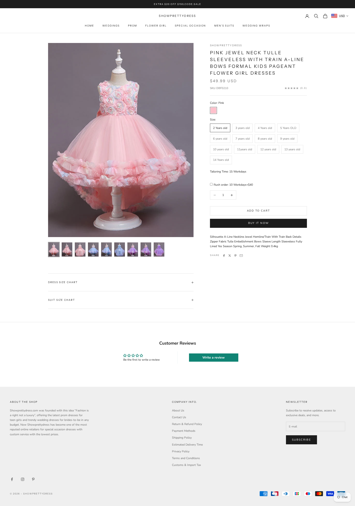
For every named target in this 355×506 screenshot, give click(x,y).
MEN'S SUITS (224, 25)
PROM (132, 25)
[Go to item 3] (80, 249)
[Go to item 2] (67, 249)
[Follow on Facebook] (12, 479)
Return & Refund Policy (187, 424)
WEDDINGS (111, 25)
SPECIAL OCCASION (190, 25)
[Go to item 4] (93, 249)
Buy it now (258, 223)
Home (89, 25)
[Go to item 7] (132, 249)
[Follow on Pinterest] (33, 479)
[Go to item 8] (146, 249)
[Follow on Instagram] (23, 479)
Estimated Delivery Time (187, 445)
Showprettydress (226, 45)
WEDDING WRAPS (256, 25)
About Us (178, 410)
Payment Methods (183, 431)
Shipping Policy (182, 438)
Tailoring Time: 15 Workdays (228, 172)
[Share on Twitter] (229, 255)
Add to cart (258, 211)
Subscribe (301, 440)
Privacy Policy (180, 451)
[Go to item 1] (54, 249)
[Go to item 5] (106, 249)
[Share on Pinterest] (235, 255)
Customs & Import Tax (186, 465)
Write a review (213, 357)
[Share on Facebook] (224, 255)
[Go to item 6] (119, 249)
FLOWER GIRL (156, 25)
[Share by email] (241, 255)
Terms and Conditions (186, 458)
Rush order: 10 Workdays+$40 (233, 185)
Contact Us (179, 417)
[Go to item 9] (159, 249)
